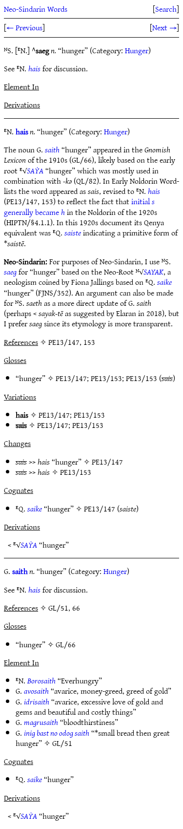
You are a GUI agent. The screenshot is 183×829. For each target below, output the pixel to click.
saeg (10, 271)
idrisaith (36, 701)
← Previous (24, 27)
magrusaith (41, 722)
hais (34, 68)
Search (166, 9)
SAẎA (35, 170)
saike (164, 282)
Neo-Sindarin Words (35, 9)
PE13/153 (106, 378)
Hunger (136, 50)
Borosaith (41, 680)
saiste (72, 232)
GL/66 (66, 644)
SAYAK (153, 271)
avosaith (36, 691)
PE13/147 (71, 378)
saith (52, 149)
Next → (164, 27)
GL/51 (62, 743)
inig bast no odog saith (56, 733)
